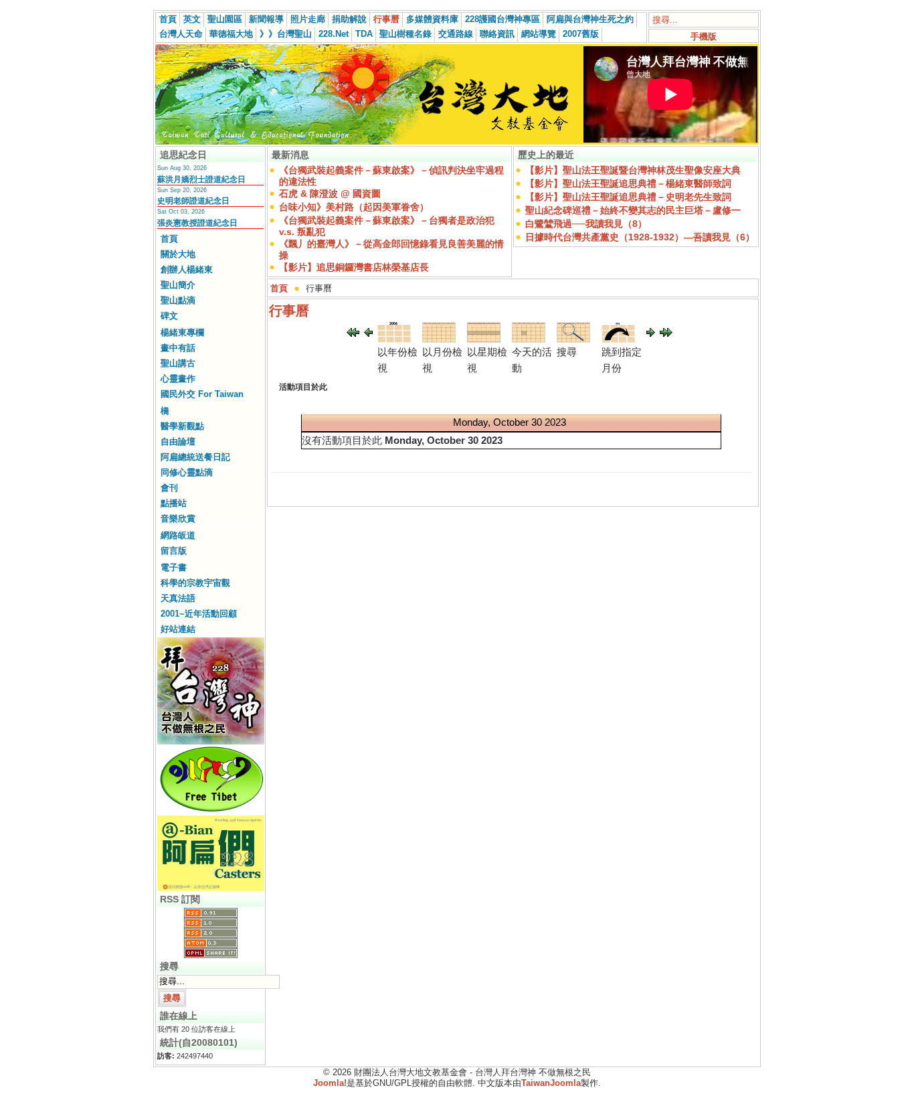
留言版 (174, 551)
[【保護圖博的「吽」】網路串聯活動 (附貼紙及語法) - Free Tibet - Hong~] (210, 811)
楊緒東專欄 (182, 332)
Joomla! (330, 1083)
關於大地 (178, 254)
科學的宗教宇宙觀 (195, 583)
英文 (192, 19)
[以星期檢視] (483, 339)
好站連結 (178, 629)
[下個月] (666, 333)
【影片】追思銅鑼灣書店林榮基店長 (354, 267)
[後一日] (650, 333)
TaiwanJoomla (551, 1083)
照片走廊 (307, 19)
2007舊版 (581, 34)
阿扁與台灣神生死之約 (590, 19)
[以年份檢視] (394, 339)
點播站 (174, 503)
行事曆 (386, 19)
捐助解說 (349, 19)
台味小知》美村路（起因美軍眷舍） (354, 207)
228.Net (333, 34)
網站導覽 (538, 34)
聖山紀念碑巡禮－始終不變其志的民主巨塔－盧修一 (633, 210)
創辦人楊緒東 (187, 269)
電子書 (174, 567)
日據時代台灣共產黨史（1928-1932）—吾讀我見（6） (640, 237)
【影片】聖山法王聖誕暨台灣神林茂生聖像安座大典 (633, 170)
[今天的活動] (528, 339)
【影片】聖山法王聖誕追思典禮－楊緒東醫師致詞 (628, 183)
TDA (364, 34)
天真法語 (178, 598)
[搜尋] (573, 339)
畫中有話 (178, 348)
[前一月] (353, 333)
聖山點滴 (178, 300)
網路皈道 (178, 535)
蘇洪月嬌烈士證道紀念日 (201, 179)
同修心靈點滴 (187, 472)
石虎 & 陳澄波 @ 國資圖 (330, 193)
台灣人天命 (181, 34)
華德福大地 (231, 34)
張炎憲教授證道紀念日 (197, 223)
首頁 (168, 19)
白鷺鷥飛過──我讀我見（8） (586, 223)
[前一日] (368, 333)
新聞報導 (266, 19)
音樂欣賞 (178, 519)
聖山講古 (178, 363)
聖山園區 (224, 19)
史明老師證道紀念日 (193, 201)
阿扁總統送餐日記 (195, 457)
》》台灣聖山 (286, 34)
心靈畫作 (178, 379)
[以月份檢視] (439, 339)
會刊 (169, 488)
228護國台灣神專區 (502, 19)
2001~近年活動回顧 (199, 614)
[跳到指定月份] (618, 339)
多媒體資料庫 (432, 19)
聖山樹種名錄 (405, 34)
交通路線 (455, 34)
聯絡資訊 (497, 34)
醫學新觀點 (182, 426)
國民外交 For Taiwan (202, 394)
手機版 (704, 36)
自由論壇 (178, 442)
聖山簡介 (178, 285)
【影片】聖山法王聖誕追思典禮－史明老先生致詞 (628, 196)
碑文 (169, 316)
